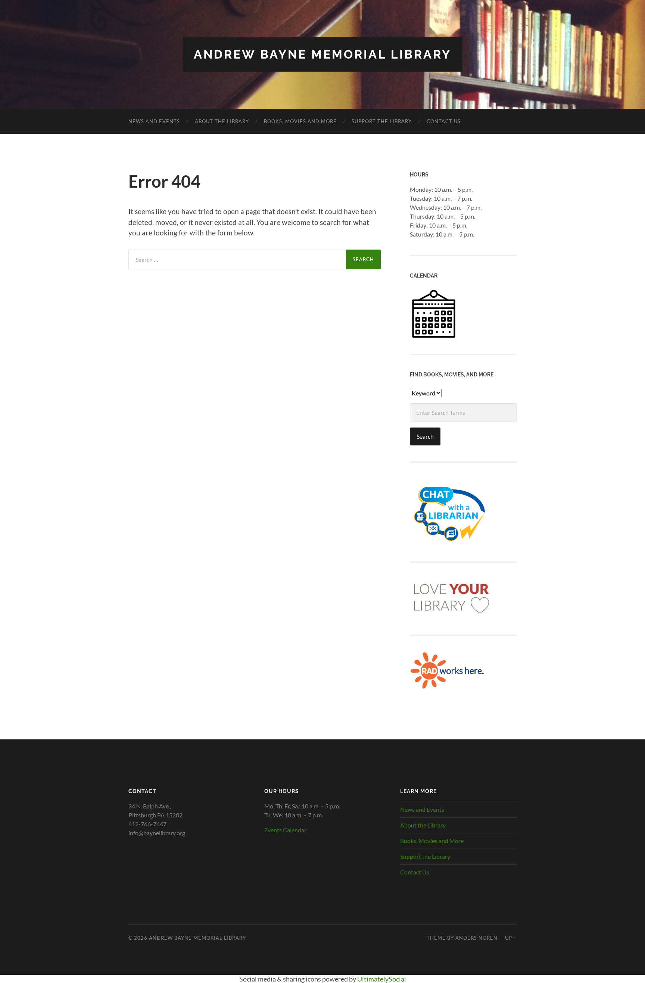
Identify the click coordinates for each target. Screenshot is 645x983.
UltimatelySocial (381, 979)
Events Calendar (285, 829)
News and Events (154, 121)
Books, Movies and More (300, 121)
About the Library (222, 121)
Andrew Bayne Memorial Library (322, 54)
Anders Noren (476, 938)
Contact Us (444, 121)
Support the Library (382, 121)
